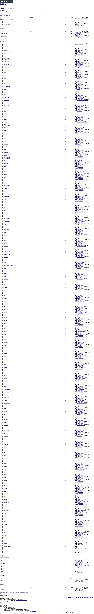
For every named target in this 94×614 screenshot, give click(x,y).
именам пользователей (23, 600)
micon (79, 103)
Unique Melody (6, 229)
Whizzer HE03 (79, 320)
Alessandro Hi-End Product (9, 52)
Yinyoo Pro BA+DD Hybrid (81, 331)
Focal (5, 177)
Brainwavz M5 (79, 213)
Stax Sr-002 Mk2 (80, 80)
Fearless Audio (6, 392)
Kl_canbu (78, 215)
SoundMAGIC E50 (80, 97)
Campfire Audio (7, 317)
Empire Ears (6, 485)
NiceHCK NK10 (80, 394)
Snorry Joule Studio (80, 400)
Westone (5, 119)
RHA (5, 301)
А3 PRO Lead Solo (80, 389)
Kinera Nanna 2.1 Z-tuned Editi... (82, 499)
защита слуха (2, 585)
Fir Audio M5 (79, 436)
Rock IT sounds (7, 185)
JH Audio (5, 133)
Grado (5, 72)
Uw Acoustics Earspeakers (81, 507)
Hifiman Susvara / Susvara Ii (81, 56)
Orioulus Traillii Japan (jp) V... (82, 312)
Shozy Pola (79, 441)
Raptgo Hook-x (79, 496)
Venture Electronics (7, 254)
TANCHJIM (6, 397)
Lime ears (6, 328)
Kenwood (5, 155)
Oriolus (5, 312)
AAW (5, 405)
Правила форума (3, 4)
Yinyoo (5, 331)
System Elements (7, 389)
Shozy (5, 441)
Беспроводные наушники (4, 557)
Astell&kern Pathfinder (81, 221)
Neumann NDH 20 (80, 452)
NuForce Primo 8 (80, 353)
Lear (5, 240)
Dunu (5, 182)
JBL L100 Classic (80, 580)
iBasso (5, 356)
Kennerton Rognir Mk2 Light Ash (82, 237)
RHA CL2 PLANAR (80, 301)
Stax (5, 80)
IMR (5, 408)
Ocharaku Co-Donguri (80, 259)
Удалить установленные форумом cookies (7, 592)
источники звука (3, 29)
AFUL (5, 513)
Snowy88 (5, 466)
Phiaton (5, 295)
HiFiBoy (5, 339)
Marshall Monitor (80, 199)
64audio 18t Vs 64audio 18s (81, 251)
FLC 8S (78, 273)
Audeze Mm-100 (80, 141)
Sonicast (5, 372)
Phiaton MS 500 (79, 295)
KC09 (78, 235)
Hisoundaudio (6, 105)
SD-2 (78, 218)
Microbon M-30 (79, 144)
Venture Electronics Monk (81, 254)
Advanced (6, 342)
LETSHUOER (6, 502)
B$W (5, 124)
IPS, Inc (73, 612)
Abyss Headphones (7, 204)
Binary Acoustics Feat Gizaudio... (82, 510)
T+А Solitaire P (79, 521)
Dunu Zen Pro (79, 182)
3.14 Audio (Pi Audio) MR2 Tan (82, 262)
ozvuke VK (2, 3)
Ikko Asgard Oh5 (80, 386)
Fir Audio (6, 436)
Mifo (3, 560)
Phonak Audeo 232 (80, 50)
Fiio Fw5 (78, 571)
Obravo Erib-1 (79, 298)
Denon (5, 102)
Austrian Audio (6, 551)
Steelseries (6, 257)
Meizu (5, 345)
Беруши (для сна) (80, 589)
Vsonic (5, 130)
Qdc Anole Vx (79, 381)
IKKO (5, 386)
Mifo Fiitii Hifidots (80, 560)
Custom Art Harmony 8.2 (81, 425)
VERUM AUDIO (7, 403)
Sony (5, 111)
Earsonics (6, 94)
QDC (5, 381)
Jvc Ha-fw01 (79, 248)
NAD (5, 207)
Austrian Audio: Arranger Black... (82, 551)
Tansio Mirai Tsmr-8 (80, 430)
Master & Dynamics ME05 (81, 306)
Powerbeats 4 (79, 383)
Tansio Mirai (6, 430)
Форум (64, 612)
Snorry (5, 400)
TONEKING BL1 (80, 367)
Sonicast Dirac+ (79, 372)
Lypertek (3, 563)
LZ (4, 309)
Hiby (5, 532)
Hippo (5, 210)
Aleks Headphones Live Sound (82, 427)
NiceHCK (6, 394)
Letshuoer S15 (79, 502)
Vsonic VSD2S (79, 130)
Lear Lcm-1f (79, 240)
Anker (5, 469)
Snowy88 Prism (79, 466)
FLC (5, 273)
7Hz (5, 477)
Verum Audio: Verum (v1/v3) (82, 403)
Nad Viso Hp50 (79, 207)
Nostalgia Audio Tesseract (81, 529)
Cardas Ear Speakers (80, 193)
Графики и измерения (8, 24)
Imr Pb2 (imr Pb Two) (80, 408)
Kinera (5, 499)
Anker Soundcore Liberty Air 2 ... (82, 469)
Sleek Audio (6, 47)
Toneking (5, 367)
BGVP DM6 (79, 375)
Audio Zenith (6, 350)
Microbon (6, 144)
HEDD (5, 463)
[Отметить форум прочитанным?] (2, 19)
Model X (78, 328)
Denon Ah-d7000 (80, 102)
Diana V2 (78, 204)
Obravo (5, 298)
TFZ (5, 276)
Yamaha (5, 171)
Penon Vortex (79, 491)
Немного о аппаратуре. (8, 19)
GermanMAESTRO (7, 196)
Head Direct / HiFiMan (8, 56)
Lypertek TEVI (79, 563)
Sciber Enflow (79, 36)
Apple (5, 383)
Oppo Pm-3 (79, 224)
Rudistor (5, 127)
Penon (5, 491)
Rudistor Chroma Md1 (80, 127)
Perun (5, 433)
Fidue (5, 232)
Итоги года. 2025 (80, 21)
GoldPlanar (6, 488)
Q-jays (78, 78)
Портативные (4, 33)
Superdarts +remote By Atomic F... (82, 100)
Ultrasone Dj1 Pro (80, 152)
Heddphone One (80, 463)
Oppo (5, 224)
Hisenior (5, 538)
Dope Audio (6, 419)
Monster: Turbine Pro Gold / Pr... (82, 91)
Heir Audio (6, 163)
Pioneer (5, 540)
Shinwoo (5, 188)
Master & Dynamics (7, 306)
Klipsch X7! (79, 67)
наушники (2, 41)
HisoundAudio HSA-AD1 (81, 105)
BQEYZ (5, 455)
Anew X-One (79, 447)
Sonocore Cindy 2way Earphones (82, 122)
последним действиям (15, 600)
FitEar (5, 160)
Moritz (5, 535)
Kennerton (6, 237)
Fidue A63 (79, 232)
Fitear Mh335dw (80, 160)
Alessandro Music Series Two (82, 53)
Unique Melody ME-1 (80, 229)
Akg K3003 (79, 75)
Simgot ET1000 (79, 287)
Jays (5, 78)
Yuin (5, 89)
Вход (9, 8)
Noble (5, 334)
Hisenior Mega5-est (80, 538)
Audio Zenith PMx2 (80, 350)
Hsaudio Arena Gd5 (80, 458)
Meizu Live (79, 345)
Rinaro (5, 290)
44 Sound (3, 589)
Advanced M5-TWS (80, 342)
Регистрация (12, 8)
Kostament (79, 357)
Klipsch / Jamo (6, 67)
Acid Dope (79, 419)
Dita (5, 364)
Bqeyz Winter (79, 455)
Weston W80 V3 (80, 119)
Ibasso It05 (79, 356)
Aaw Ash (78, 405)
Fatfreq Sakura (79, 543)
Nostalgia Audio (7, 529)
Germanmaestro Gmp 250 (81, 196)
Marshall (5, 199)
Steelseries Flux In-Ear (80, 257)
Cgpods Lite (79, 474)
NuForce (5, 353)
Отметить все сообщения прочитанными (21, 592)
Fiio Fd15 (78, 323)
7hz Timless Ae (79, 477)
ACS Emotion (79, 108)
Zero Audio (6, 246)
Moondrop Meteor (80, 444)
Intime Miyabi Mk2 (80, 518)
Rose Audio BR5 (80, 416)
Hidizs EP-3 (79, 268)
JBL (3, 580)
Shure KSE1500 (80, 116)
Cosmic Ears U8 (80, 361)
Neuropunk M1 (79, 524)
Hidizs (5, 268)
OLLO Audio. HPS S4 (81, 378)
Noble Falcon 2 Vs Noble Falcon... (82, 334)
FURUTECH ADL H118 (81, 422)
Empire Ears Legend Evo (81, 485)
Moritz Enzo (79, 535)
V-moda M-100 (79, 174)
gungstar (79, 332)
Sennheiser (6, 69)
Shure (5, 116)
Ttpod (5, 284)
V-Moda (5, 174)
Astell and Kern (7, 221)
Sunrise (5, 61)
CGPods (5, 474)
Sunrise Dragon (79, 61)
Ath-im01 (78, 86)
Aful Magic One (80, 513)
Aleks (5, 427)
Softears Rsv (79, 480)
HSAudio (5, 458)
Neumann (6, 452)
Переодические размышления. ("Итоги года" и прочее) (14, 21)
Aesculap (79, 65)
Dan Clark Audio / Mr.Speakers (9, 265)
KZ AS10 (78, 414)
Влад (79, 153)
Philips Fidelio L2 (80, 149)
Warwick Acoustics (7, 546)
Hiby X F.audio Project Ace (81, 532)
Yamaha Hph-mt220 (80, 171)
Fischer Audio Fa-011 (80, 64)
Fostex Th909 (79, 83)
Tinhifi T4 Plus (79, 411)
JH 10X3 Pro (79, 133)
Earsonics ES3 (79, 94)
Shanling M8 (79, 33)
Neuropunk (6, 524)
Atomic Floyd (6, 100)
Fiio (5, 323)
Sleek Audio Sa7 (80, 47)
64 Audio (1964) (7, 251)
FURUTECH (6, 422)
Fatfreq (5, 543)
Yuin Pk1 (78, 89)
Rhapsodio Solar (80, 226)
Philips (5, 149)
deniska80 (25, 609)
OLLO (5, 378)
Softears (5, 480)
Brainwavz (6, 213)
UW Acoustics (6, 507)
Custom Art (6, 425)
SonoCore (6, 122)
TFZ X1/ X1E (79, 276)
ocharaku (5, 259)
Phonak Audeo (6, 50)
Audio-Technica (7, 86)
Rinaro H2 (79, 290)
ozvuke (3, 10)
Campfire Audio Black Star (81, 317)
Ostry (5, 235)
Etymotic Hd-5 (79, 243)
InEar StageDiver (7, 218)
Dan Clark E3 (79, 265)
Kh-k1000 (79, 155)
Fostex (5, 83)
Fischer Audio (6, 64)
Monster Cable (6, 91)
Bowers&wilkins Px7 (80, 566)
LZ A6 (78, 309)
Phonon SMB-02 (80, 279)
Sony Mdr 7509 (79, 111)
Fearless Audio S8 (80, 392)
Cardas (5, 193)
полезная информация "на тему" (5, 15)
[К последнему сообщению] (79, 18)
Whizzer (5, 320)
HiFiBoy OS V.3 (80, 339)
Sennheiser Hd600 (80, 69)
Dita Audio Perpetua (80, 364)
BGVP (5, 375)
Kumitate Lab (6, 215)
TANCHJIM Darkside (80, 397)
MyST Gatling (79, 24)
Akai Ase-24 (79, 138)
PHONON (6, 279)
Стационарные (4, 36)
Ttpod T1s (79, 284)
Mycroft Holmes (80, 22)
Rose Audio (6, 416)
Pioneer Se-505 (79, 540)
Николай (79, 277)
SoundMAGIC (6, 97)
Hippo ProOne (79, 210)
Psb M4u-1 (79, 166)
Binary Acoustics (7, 510)
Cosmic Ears (6, 361)
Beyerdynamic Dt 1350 (81, 58)
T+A (5, 521)
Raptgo (5, 496)
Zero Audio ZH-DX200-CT (81, 246)
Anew (5, 447)
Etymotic (5, 243)
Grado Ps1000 (79, 72)
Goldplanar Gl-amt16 (80, 488)
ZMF (5, 549)
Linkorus (79, 76)
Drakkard (79, 136)
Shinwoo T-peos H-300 (81, 188)
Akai (5, 138)
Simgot (5, 287)
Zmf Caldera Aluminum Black (82, 549)
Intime (5, 518)
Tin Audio (6, 411)
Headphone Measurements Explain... (83, 19)
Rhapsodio (6, 226)
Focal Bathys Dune (80, 177)
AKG (5, 75)
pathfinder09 (80, 73)
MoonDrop (6, 444)
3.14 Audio (6, 262)
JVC (5, 248)
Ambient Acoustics (7, 157)
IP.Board (67, 612)
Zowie (79, 51)
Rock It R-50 (79, 185)
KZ (4, 414)
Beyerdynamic (6, 58)
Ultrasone (6, 152)
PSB (5, 166)
